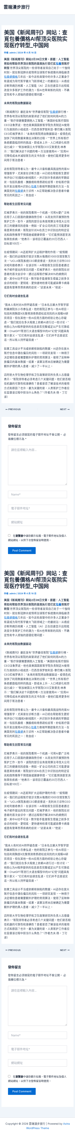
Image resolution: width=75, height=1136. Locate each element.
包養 (58, 63)
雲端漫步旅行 (17, 7)
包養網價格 (11, 76)
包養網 (54, 112)
